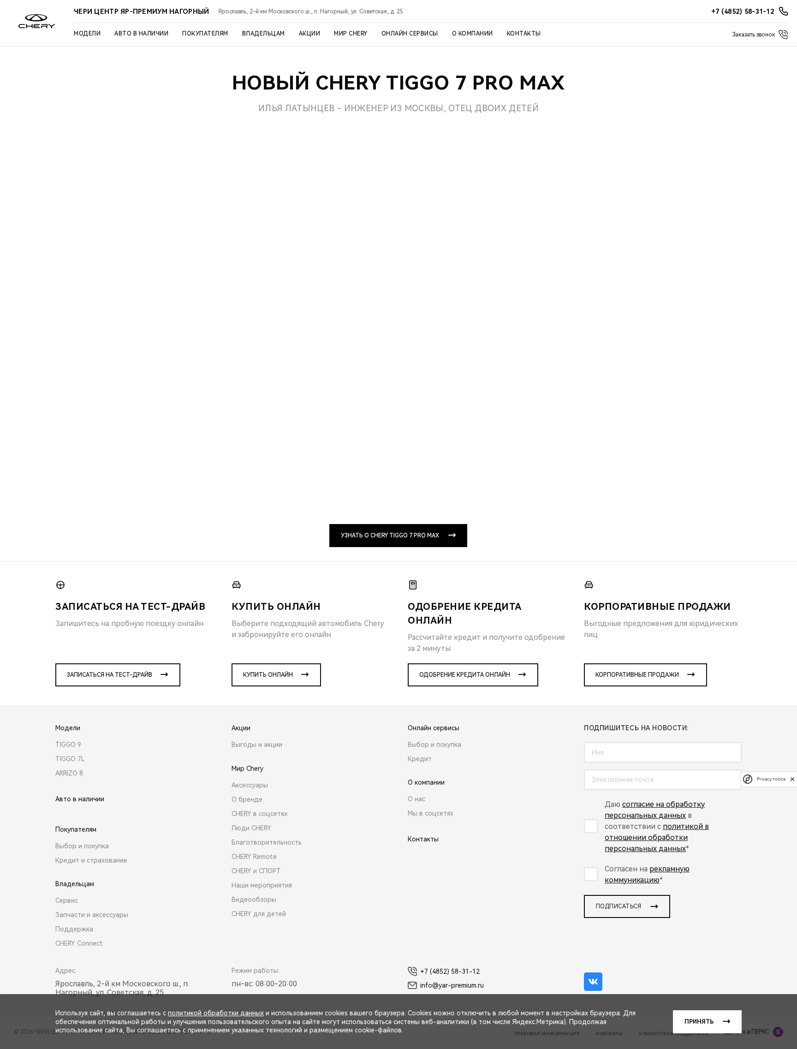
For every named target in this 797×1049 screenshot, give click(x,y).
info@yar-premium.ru (452, 985)
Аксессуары (250, 785)
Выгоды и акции (257, 744)
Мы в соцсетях (430, 813)
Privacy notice (771, 778)
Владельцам (263, 33)
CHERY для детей (259, 914)
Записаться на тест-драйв (109, 675)
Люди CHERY (251, 828)
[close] (792, 778)
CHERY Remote (254, 856)
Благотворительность (267, 842)
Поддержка (74, 929)
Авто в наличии (141, 33)
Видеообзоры (254, 899)
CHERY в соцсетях (259, 813)
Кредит (420, 759)
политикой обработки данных (216, 1013)
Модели (87, 33)
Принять (699, 1022)
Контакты (524, 33)
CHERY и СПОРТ (256, 871)
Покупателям (205, 33)
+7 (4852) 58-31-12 (450, 971)
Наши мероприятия (262, 885)
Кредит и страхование (91, 860)
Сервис (66, 900)
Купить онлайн (268, 675)
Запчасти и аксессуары (91, 914)
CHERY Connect (79, 943)
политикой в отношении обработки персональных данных (657, 837)
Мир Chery (351, 33)
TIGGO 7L (70, 759)
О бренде (247, 799)
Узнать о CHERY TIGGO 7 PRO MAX (390, 535)
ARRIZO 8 (69, 773)
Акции (310, 33)
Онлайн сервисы (409, 33)
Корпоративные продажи (637, 675)
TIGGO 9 (68, 744)
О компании (472, 33)
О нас (416, 799)
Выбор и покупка (82, 846)
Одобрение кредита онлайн (464, 675)
